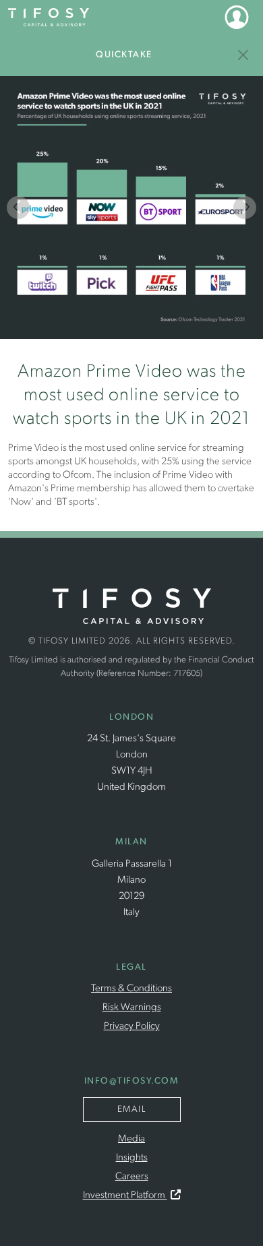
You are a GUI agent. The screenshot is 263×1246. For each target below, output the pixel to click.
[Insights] (244, 55)
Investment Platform (125, 1196)
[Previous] (18, 207)
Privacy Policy (132, 1027)
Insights (132, 1158)
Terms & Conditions (131, 989)
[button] (236, 17)
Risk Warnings (132, 1008)
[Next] (244, 207)
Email (131, 1109)
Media (131, 1139)
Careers (131, 1177)
